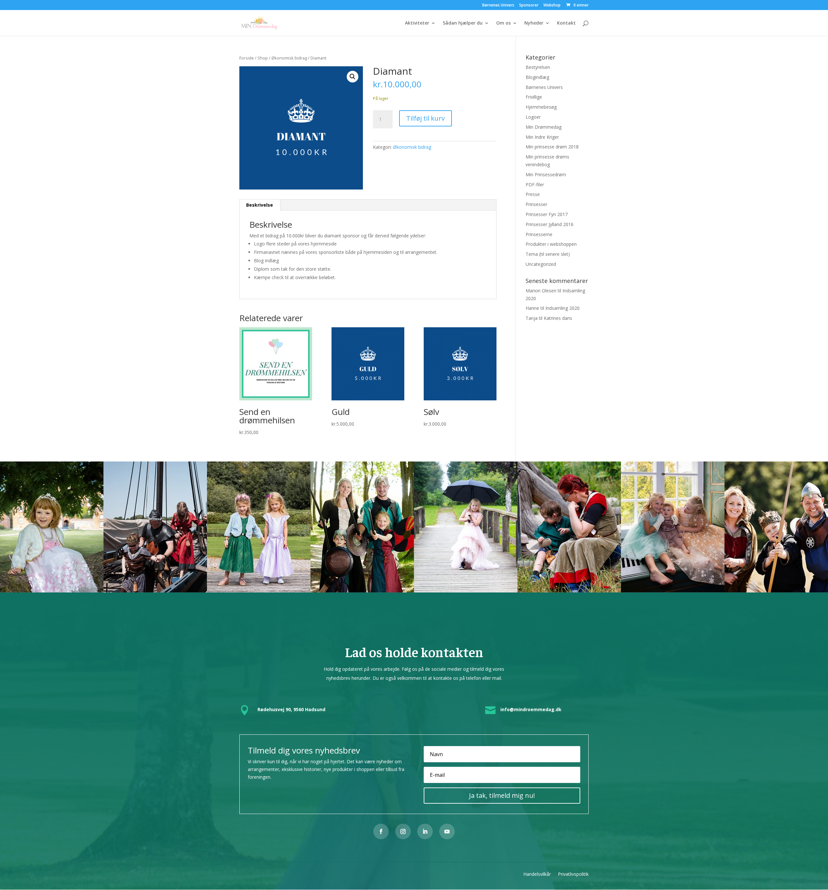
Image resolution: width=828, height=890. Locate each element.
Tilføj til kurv (425, 118)
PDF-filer (535, 184)
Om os (503, 23)
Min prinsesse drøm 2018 (552, 147)
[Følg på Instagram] (403, 831)
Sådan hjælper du (463, 23)
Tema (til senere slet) (548, 254)
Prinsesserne (539, 234)
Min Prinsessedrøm (546, 174)
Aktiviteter (417, 23)
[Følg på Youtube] (447, 831)
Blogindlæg (537, 77)
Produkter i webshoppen (551, 244)
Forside (246, 58)
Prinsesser (536, 204)
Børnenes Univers (498, 5)
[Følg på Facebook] (381, 831)
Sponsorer (529, 5)
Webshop (552, 5)
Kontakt (566, 23)
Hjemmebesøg (541, 107)
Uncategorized (541, 264)
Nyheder (533, 23)
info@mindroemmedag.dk (530, 709)
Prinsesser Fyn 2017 (547, 214)
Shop (262, 58)
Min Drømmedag (543, 127)
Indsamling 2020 (562, 308)
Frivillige (534, 97)
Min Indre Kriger (542, 137)
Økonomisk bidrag (289, 58)
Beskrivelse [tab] (259, 205)
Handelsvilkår (537, 873)
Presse (533, 194)
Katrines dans (558, 318)
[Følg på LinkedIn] (425, 831)
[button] (352, 76)
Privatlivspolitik (573, 873)
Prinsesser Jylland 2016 (549, 224)
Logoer (533, 117)
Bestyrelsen (538, 67)
